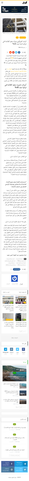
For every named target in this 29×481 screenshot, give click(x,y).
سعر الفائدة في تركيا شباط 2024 (11, 265)
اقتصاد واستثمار (22, 37)
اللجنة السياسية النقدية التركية (21, 263)
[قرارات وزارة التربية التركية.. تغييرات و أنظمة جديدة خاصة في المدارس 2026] (20, 300)
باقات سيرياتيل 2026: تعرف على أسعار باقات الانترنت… (14, 439)
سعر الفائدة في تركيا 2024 (22, 265)
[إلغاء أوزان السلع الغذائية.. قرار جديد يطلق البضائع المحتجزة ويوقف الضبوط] (20, 317)
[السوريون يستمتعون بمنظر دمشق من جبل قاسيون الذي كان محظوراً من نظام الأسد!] (22, 401)
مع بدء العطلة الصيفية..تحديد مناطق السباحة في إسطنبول (11, 384)
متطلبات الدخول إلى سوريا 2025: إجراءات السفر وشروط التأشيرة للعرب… (11, 392)
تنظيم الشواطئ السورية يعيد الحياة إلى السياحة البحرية (14, 378)
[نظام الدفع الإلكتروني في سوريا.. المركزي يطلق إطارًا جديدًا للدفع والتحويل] (8, 300)
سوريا (12, 302)
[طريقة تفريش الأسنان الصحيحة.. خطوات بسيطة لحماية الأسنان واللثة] (8, 317)
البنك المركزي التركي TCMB (21, 261)
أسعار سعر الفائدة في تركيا (10, 259)
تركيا (17, 37)
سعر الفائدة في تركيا (12, 263)
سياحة (14, 373)
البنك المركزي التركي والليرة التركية (10, 261)
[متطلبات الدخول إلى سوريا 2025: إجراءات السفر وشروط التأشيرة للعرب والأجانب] (22, 393)
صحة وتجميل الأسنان (9, 319)
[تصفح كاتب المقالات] (14, 278)
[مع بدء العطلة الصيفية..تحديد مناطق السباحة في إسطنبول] (22, 385)
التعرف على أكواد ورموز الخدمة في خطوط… (14, 450)
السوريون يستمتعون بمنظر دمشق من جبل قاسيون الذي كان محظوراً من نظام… (10, 401)
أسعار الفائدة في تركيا (19, 259)
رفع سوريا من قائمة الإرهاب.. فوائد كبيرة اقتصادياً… (14, 428)
